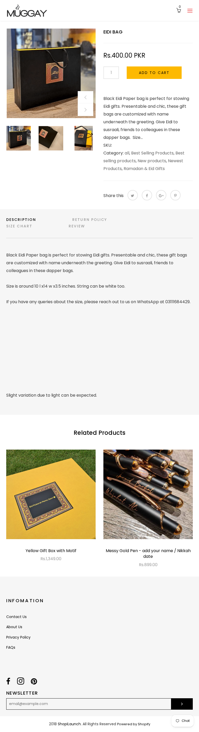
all (127, 153)
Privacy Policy (18, 637)
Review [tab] (77, 226)
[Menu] (190, 10)
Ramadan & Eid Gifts (144, 169)
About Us (14, 626)
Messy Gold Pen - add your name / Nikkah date (148, 553)
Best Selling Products (152, 153)
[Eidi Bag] (51, 73)
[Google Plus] (161, 195)
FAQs (10, 647)
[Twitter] (132, 195)
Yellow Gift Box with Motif (51, 551)
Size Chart (19, 226)
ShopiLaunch (69, 724)
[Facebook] (147, 195)
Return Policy (89, 219)
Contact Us (16, 616)
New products (152, 161)
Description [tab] (21, 219)
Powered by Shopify (133, 724)
